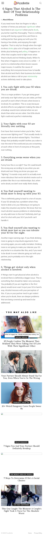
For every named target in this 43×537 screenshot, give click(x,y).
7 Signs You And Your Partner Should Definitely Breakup (22, 447)
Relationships (21, 442)
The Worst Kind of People (21, 474)
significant (31, 27)
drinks (10, 48)
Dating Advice (22, 337)
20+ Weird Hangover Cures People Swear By (21, 407)
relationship (32, 76)
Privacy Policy (38, 533)
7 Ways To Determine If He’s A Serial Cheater (21, 479)
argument (19, 30)
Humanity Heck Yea (21, 402)
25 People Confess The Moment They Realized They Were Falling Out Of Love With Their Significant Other (21, 343)
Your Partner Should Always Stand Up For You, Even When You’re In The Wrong (21, 377)
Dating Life (21, 372)
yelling (24, 51)
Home (30, 533)
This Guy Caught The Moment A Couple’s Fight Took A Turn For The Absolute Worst (21, 511)
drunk (36, 30)
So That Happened (21, 505)
